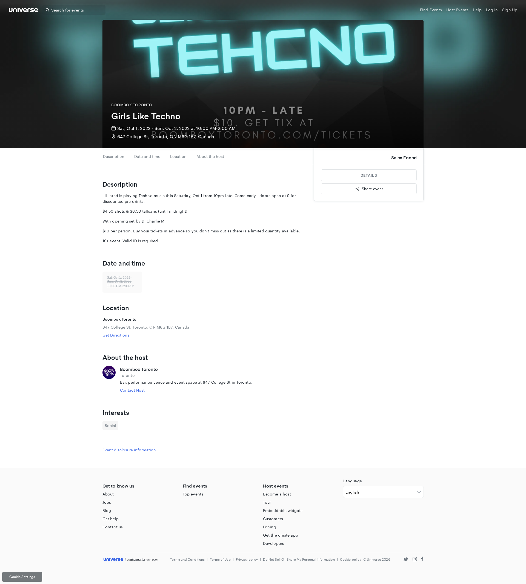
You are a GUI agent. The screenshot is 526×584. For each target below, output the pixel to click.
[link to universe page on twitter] (406, 559)
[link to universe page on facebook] (422, 559)
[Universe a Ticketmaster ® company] (130, 559)
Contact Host (132, 390)
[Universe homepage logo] (23, 10)
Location (178, 156)
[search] (47, 10)
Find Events (431, 9)
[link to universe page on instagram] (415, 559)
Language (352, 480)
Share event (372, 189)
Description (113, 156)
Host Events (457, 9)
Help (477, 9)
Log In (492, 9)
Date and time (147, 156)
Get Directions (115, 335)
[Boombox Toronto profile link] (109, 379)
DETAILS (369, 175)
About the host (210, 156)
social (110, 425)
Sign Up (509, 9)
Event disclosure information (129, 450)
